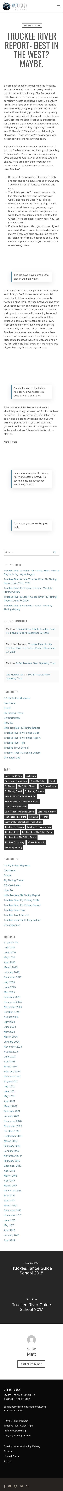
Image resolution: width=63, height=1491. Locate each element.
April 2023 (9, 1061)
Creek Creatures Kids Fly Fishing (22, 1446)
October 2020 (11, 1131)
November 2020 (13, 1126)
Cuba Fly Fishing (38, 781)
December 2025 (13, 977)
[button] (58, 6)
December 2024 (13, 1002)
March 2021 (10, 1106)
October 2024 (11, 1011)
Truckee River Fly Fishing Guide (21, 732)
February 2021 (12, 1111)
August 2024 (11, 1016)
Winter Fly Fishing (13, 847)
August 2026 (11, 942)
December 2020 (13, 1121)
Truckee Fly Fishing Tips (39, 827)
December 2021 (12, 1076)
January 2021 (11, 1116)
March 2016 (10, 1205)
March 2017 (10, 1185)
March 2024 (11, 1036)
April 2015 (9, 1230)
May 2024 (9, 1031)
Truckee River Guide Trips (18, 1425)
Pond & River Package (16, 1420)
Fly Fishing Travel (13, 713)
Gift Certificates (12, 717)
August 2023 (11, 1051)
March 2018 (10, 1175)
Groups (8, 1451)
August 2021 (11, 1081)
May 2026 (9, 957)
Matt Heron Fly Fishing (15, 817)
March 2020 (10, 1140)
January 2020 (11, 1150)
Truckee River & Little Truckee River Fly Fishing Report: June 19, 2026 (30, 598)
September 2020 (13, 1136)
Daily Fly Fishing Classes (17, 1435)
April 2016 (9, 1200)
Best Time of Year (13, 776)
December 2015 (12, 1210)
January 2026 (11, 972)
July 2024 (9, 1021)
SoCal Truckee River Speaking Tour (35, 663)
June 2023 (10, 1056)
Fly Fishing (10, 786)
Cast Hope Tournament (16, 781)
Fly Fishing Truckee (34, 791)
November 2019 (13, 1155)
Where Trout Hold (36, 842)
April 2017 (9, 1180)
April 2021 (9, 1101)
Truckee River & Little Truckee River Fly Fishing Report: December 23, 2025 (31, 648)
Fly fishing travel (13, 791)
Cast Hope (10, 703)
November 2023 (13, 1046)
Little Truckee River (47, 811)
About (7, 1461)
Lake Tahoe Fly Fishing (16, 806)
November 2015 (13, 1215)
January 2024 (12, 1041)
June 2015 (9, 1220)
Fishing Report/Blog (15, 1430)
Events (7, 708)
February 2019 (12, 1160)
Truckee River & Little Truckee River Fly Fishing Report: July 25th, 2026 (30, 581)
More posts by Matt (31, 1364)
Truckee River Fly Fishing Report (22, 737)
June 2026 (10, 952)
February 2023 (12, 1071)
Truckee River (12, 832)
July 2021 (9, 1086)
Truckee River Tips (14, 742)
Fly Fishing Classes (27, 786)
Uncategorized (32, 25)
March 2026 (10, 967)
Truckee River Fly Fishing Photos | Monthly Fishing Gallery (28, 590)
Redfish (44, 817)
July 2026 (9, 947)
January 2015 (11, 1235)
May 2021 (9, 1096)
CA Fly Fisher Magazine (17, 698)
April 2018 (9, 1170)
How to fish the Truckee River (20, 796)
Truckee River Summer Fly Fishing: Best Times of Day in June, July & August (31, 572)
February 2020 (12, 1145)
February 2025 (12, 997)
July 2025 (9, 982)
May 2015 (9, 1225)
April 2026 (9, 962)
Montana (33, 817)
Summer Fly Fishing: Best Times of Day (23, 822)
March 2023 (10, 1066)
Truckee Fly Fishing (14, 827)
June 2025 (10, 987)
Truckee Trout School (16, 747)
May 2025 (9, 992)
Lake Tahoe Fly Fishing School (19, 811)
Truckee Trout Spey (14, 842)
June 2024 (10, 1026)
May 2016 (9, 1195)
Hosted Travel (11, 1456)
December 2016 (12, 1190)
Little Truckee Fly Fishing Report (22, 727)
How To (8, 722)
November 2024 (13, 1007)
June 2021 (9, 1091)
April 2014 (9, 1240)
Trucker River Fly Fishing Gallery (22, 752)
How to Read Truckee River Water (22, 801)
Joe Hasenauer (14, 674)
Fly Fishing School (48, 786)
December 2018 (12, 1165)
